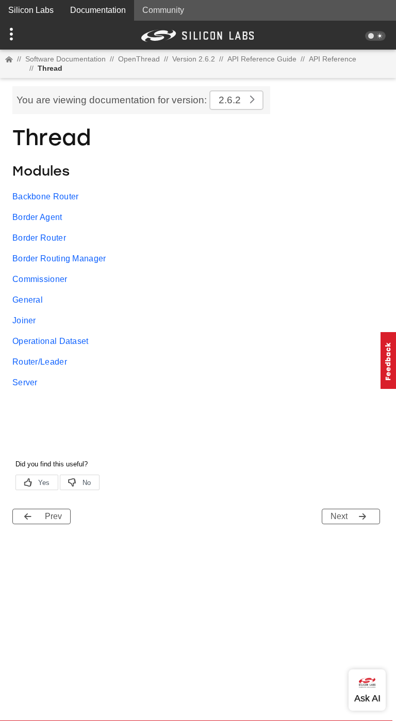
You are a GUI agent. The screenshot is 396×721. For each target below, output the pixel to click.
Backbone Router (45, 196)
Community (163, 10)
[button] (29, 35)
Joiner (24, 320)
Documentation (98, 10)
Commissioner (40, 279)
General (27, 299)
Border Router (39, 237)
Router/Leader (39, 361)
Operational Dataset (50, 341)
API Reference (332, 59)
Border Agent (37, 217)
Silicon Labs (31, 10)
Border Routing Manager (59, 258)
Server (25, 382)
